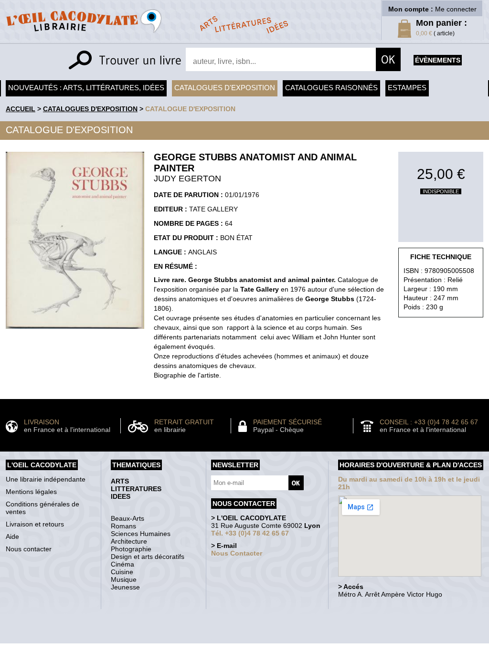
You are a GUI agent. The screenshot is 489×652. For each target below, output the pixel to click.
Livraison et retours (35, 524)
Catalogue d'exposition (190, 109)
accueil (20, 109)
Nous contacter (29, 549)
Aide (12, 536)
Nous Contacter (236, 553)
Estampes (407, 88)
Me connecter (456, 9)
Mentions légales (31, 491)
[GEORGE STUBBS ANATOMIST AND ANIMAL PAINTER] (75, 331)
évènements (437, 60)
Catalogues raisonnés (331, 88)
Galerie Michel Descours (242, 638)
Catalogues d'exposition (224, 88)
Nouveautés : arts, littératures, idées (86, 88)
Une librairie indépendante (45, 479)
